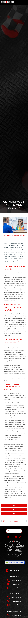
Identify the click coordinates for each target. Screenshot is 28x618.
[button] (14, 505)
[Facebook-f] (12, 537)
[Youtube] (16, 537)
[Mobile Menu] (26, 2)
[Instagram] (8, 537)
